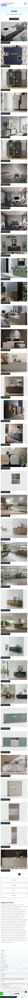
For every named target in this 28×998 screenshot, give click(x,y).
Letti (2, 972)
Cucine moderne (4, 966)
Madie (20, 14)
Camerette (3, 973)
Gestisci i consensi (12, 997)
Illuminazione (4, 960)
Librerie (2, 953)
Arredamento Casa (13, 14)
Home (7, 14)
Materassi (3, 976)
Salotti (2, 954)
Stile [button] (14, 890)
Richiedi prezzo (5, 42)
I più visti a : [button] (14, 895)
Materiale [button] (14, 885)
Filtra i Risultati (14, 18)
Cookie (5, 997)
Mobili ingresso (4, 955)
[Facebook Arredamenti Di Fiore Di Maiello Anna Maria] (26, 992)
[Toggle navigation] (25, 3)
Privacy (2, 997)
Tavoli (2, 957)
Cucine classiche (4, 964)
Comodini (3, 975)
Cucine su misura (4, 967)
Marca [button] (14, 880)
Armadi (2, 958)
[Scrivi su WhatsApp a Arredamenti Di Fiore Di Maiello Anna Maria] (1, 993)
